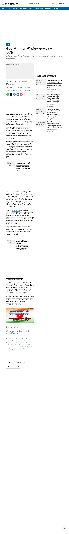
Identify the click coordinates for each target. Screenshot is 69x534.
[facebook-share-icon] (14, 95)
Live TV (52, 4)
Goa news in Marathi (16, 339)
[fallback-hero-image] (41, 82)
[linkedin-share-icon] (17, 95)
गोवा (9, 8)
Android (18, 349)
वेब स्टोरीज (48, 8)
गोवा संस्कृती (23, 8)
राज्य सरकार (16, 210)
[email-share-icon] (21, 95)
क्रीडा (31, 8)
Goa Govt (10, 362)
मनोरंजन (15, 8)
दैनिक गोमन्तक (10, 84)
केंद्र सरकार (16, 283)
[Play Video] (20, 316)
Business (20, 341)
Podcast (61, 4)
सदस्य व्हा (16, 327)
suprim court (21, 362)
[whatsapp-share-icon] (7, 95)
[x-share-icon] (11, 95)
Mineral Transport (13, 367)
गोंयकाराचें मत (39, 8)
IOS (25, 349)
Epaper (56, 8)
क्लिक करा (14, 333)
